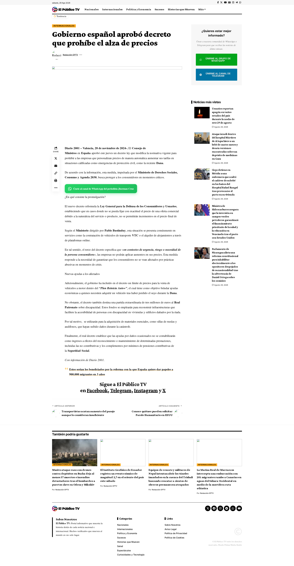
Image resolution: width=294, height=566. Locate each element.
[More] (55, 187)
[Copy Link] (55, 173)
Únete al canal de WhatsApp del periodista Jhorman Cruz (103, 188)
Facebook (97, 390)
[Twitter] (221, 2)
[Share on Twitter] (55, 158)
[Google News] (229, 2)
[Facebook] (218, 2)
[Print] (55, 180)
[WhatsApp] (240, 2)
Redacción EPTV (70, 55)
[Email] (55, 165)
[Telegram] (236, 2)
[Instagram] (233, 2)
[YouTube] (225, 2)
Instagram (146, 390)
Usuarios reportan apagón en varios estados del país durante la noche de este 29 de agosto (223, 115)
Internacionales (63, 26)
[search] (239, 9)
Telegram (121, 390)
